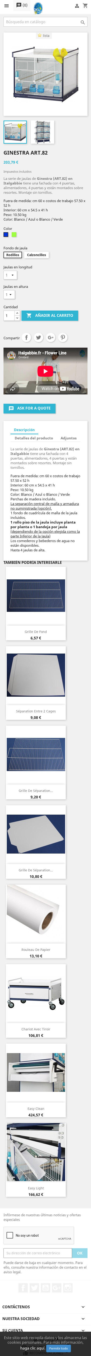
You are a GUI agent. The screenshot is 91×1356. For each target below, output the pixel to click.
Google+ (50, 337)
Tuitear (38, 337)
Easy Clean (36, 1108)
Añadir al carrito (49, 315)
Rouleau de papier (35, 949)
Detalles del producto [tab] (34, 438)
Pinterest (62, 337)
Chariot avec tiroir (35, 1029)
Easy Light (36, 1188)
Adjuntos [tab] (69, 438)
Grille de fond (36, 631)
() (22, 5)
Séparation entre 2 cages (36, 711)
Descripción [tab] (24, 429)
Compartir (26, 337)
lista (46, 35)
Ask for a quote (29, 409)
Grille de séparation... (36, 790)
